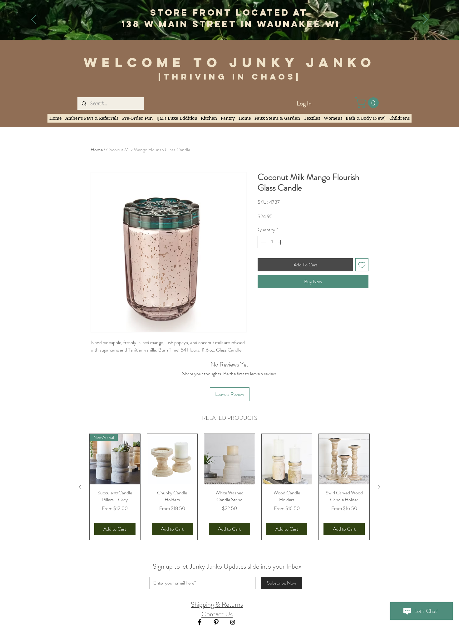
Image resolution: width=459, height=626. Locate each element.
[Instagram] (233, 622)
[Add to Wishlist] (361, 264)
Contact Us (217, 614)
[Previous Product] (80, 487)
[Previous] (33, 20)
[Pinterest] (216, 622)
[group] (229, 487)
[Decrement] (263, 242)
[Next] (425, 20)
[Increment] (281, 242)
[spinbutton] (272, 242)
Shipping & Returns (217, 604)
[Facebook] (199, 622)
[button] (368, 102)
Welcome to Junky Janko (230, 62)
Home (97, 149)
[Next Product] (379, 487)
